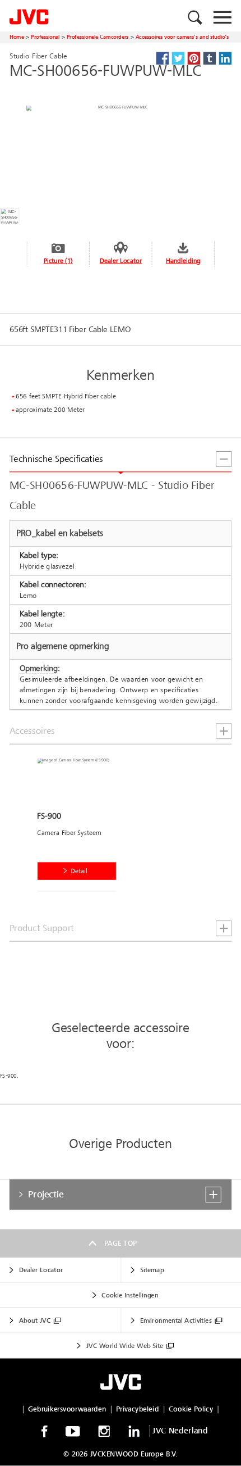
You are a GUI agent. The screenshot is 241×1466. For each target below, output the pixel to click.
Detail (79, 871)
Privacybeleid (137, 1409)
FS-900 (8, 1076)
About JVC (34, 1321)
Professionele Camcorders (97, 37)
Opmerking (39, 668)
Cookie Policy (190, 1409)
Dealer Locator (121, 260)
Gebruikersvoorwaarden (67, 1409)
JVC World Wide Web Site (125, 1346)
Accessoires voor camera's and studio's (182, 37)
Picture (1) (58, 260)
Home (17, 37)
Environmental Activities (175, 1321)
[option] (80, 827)
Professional (45, 37)
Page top (120, 1242)
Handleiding (183, 260)
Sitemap (152, 1270)
